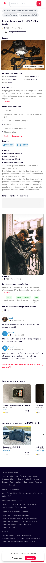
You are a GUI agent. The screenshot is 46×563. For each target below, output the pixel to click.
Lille (11, 479)
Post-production (7, 507)
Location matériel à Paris (29, 15)
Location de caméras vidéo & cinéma (15, 515)
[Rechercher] (39, 3)
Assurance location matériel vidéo (29, 538)
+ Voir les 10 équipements (12, 136)
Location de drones (24, 524)
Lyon (16, 476)
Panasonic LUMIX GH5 (11, 447)
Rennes (36, 479)
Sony (3, 493)
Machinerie (27, 504)
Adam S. (5, 276)
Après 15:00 (15, 156)
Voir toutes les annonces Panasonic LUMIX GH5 (20, 11)
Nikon (15, 493)
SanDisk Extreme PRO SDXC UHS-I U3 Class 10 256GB (23, 405)
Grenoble (5, 482)
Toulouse (23, 476)
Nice (29, 476)
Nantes (35, 476)
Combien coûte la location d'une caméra (16, 535)
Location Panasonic (10, 15)
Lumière (13, 504)
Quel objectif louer (8, 538)
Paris (3, 476)
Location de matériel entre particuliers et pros (18, 541)
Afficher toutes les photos (33, 66)
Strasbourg (19, 479)
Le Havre (19, 482)
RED (34, 493)
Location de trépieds (29, 521)
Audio (19, 504)
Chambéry (12, 485)
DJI (20, 493)
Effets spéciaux (20, 507)
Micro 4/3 (34, 79)
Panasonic (13, 77)
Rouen (12, 482)
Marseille (10, 476)
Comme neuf (11, 79)
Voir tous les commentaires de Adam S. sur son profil (21, 365)
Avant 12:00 (14, 159)
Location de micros (9, 524)
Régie (34, 504)
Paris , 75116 (7, 407)
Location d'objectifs (29, 518)
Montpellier (28, 479)
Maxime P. (6, 450)
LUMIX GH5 (34, 77)
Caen (26, 482)
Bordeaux (5, 479)
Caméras (5, 504)
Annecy (4, 485)
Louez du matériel (8, 527)
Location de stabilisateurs (11, 521)
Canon (9, 493)
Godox (4, 496)
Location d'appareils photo (11, 518)
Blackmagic (27, 493)
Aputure (40, 493)
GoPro (10, 496)
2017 (10, 82)
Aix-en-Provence (35, 482)
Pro (43, 450)
